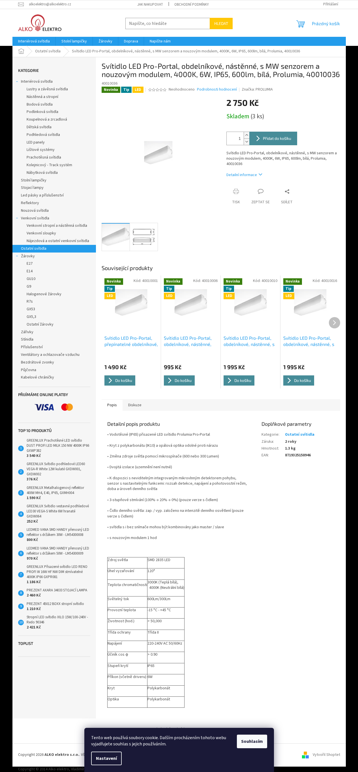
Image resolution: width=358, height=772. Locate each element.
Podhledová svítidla (43, 135)
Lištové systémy (41, 150)
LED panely (36, 142)
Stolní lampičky (33, 180)
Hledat (221, 23)
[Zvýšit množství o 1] (246, 135)
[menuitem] (33, 41)
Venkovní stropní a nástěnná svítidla (57, 225)
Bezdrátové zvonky (37, 362)
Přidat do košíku (277, 138)
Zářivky (27, 332)
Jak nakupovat (150, 4)
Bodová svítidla (40, 104)
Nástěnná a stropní (42, 97)
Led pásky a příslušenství (42, 195)
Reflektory (30, 203)
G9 (29, 286)
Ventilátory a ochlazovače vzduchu (50, 355)
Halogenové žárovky (44, 294)
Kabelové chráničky (37, 377)
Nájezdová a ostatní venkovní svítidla (58, 241)
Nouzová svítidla (35, 210)
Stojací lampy (32, 188)
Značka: (257, 89)
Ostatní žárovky (40, 324)
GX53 (31, 309)
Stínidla (27, 339)
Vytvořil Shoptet (326, 755)
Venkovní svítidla (35, 218)
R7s (30, 301)
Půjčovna (28, 370)
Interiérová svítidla (37, 81)
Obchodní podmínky (191, 4)
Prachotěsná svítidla (44, 157)
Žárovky (28, 256)
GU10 (31, 279)
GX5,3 (31, 317)
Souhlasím (252, 741)
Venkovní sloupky (41, 233)
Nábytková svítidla (42, 173)
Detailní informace (241, 175)
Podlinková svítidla (42, 112)
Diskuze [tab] (135, 405)
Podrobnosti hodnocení (217, 89)
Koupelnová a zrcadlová (47, 119)
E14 (30, 271)
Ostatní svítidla (33, 248)
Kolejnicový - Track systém (49, 165)
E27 (30, 263)
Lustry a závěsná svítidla (47, 89)
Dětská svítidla (39, 127)
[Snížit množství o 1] (246, 141)
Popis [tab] (112, 405)
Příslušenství (32, 347)
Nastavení (106, 758)
